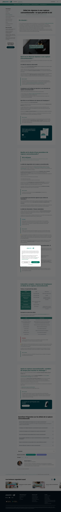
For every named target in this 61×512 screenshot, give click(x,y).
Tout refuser (26, 262)
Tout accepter (35, 262)
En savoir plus (30, 264)
